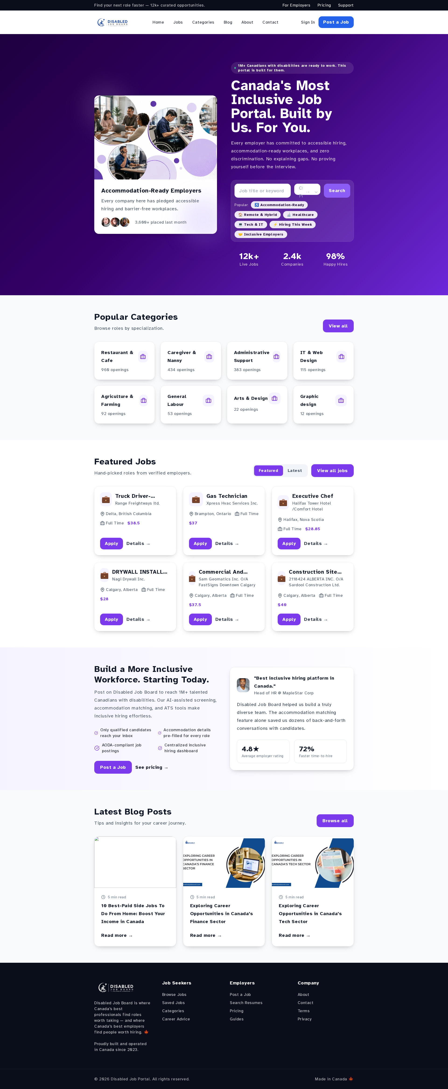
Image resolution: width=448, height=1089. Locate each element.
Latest (295, 470)
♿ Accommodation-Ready (279, 205)
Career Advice (176, 1019)
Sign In (308, 22)
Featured (268, 470)
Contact (270, 22)
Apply (111, 543)
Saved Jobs (173, 1002)
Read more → (117, 935)
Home (158, 22)
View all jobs (332, 471)
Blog (228, 22)
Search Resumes (246, 1002)
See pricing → (152, 767)
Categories (203, 22)
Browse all (335, 821)
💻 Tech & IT (250, 224)
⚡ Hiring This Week (292, 224)
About (247, 22)
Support (346, 5)
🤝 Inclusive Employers (261, 234)
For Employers (297, 5)
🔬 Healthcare (300, 215)
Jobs (178, 22)
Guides (237, 1019)
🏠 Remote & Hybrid (257, 215)
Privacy (305, 1019)
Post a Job (336, 22)
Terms (304, 1010)
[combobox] (300, 192)
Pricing (324, 5)
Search (337, 190)
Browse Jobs (174, 994)
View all (338, 326)
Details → (138, 543)
